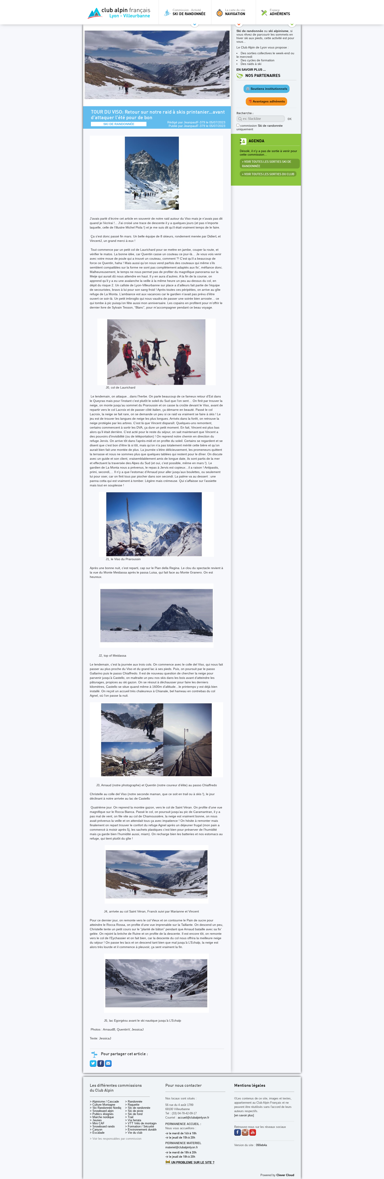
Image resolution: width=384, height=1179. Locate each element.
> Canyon (96, 1129)
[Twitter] (93, 1065)
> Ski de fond (133, 1114)
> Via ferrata (133, 1120)
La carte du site (235, 12)
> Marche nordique (102, 1117)
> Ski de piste (134, 1111)
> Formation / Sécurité (139, 1126)
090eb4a (261, 1145)
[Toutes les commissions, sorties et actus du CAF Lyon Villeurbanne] (120, 14)
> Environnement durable (141, 1129)
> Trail (129, 1117)
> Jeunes (96, 1120)
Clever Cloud (285, 1175)
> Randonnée (133, 1101)
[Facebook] (100, 1065)
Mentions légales (249, 1086)
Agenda (256, 141)
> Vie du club (133, 1132)
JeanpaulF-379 (194, 122)
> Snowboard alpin (102, 1111)
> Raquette (132, 1104)
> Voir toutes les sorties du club (268, 174)
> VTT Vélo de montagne (141, 1123)
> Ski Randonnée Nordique (107, 1107)
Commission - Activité (189, 12)
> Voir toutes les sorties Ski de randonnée (266, 164)
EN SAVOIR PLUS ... (251, 69)
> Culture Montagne (102, 1104)
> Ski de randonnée (137, 1107)
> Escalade (97, 1132)
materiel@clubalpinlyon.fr (181, 1147)
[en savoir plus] (244, 1115)
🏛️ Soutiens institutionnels (266, 88)
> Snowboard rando (102, 1126)
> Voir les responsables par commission (115, 1138)
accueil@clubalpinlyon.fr (193, 1117)
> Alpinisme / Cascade (104, 1101)
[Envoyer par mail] (108, 1065)
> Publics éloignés (102, 1114)
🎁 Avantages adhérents (266, 101)
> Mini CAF (97, 1123)
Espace (280, 12)
